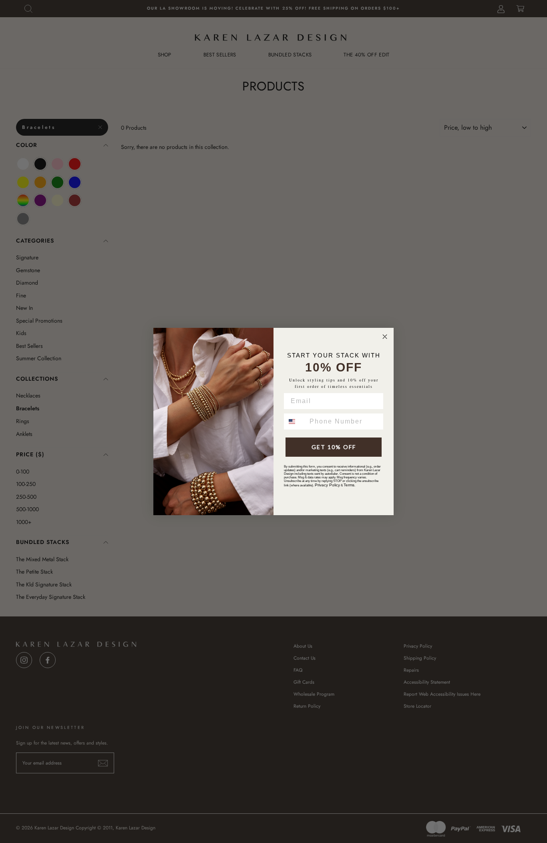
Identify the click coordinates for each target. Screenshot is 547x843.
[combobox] (295, 421)
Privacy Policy (327, 485)
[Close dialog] (385, 336)
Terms (349, 485)
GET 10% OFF (334, 447)
